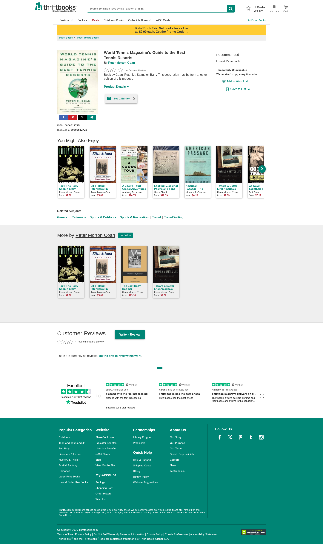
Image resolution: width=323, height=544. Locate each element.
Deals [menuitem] (95, 20)
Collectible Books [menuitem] (138, 20)
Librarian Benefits (106, 448)
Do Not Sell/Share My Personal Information (119, 534)
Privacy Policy (83, 534)
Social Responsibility (182, 454)
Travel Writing (174, 217)
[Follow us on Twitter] (230, 437)
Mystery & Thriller (69, 459)
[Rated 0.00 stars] (113, 70)
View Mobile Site (105, 465)
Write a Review (129, 334)
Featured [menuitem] (65, 20)
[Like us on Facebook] (219, 437)
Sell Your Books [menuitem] (256, 20)
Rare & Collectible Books (73, 482)
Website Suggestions (145, 482)
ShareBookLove (105, 437)
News (173, 465)
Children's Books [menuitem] (114, 20)
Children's (64, 437)
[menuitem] (259, 8)
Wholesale (139, 442)
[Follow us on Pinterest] (240, 437)
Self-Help (64, 448)
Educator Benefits (106, 442)
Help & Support (142, 459)
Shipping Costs (142, 465)
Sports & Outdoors (103, 217)
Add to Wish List (237, 81)
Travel (156, 217)
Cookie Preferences (176, 534)
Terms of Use (65, 534)
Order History (103, 493)
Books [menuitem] (81, 20)
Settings (100, 482)
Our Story (175, 437)
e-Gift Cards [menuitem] (163, 20)
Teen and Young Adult (71, 442)
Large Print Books (69, 476)
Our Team (176, 448)
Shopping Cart (104, 487)
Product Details (115, 86)
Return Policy (141, 476)
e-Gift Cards (103, 454)
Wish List (101, 499)
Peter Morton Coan (121, 62)
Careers (174, 459)
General (62, 217)
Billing (136, 471)
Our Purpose (177, 442)
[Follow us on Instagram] (261, 437)
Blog (98, 459)
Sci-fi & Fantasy (68, 465)
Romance (64, 470)
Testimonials (177, 470)
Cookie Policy (155, 534)
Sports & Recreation (134, 217)
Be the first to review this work (120, 355)
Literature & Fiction (70, 454)
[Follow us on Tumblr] (250, 437)
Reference (79, 217)
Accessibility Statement (203, 534)
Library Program (142, 437)
